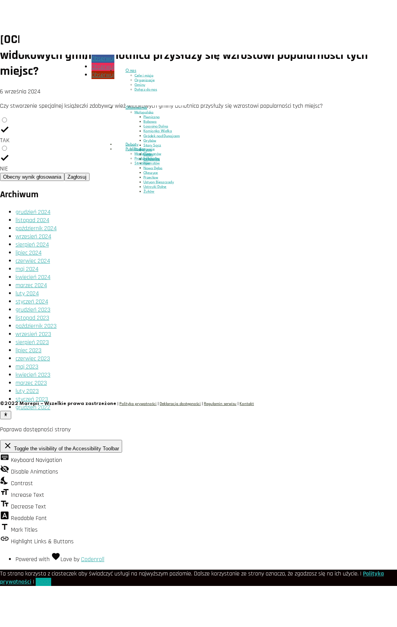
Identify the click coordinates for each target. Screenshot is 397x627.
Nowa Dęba (152, 168)
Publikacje (135, 149)
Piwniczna (151, 117)
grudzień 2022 (33, 407)
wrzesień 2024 (33, 237)
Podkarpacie (145, 149)
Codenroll (92, 559)
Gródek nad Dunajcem (161, 136)
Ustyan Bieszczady (158, 182)
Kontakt (247, 404)
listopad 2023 (32, 318)
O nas (131, 70)
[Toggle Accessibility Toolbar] (5, 415)
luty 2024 (27, 293)
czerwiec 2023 (33, 359)
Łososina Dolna (155, 127)
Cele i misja (144, 76)
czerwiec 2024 (33, 261)
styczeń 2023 (32, 399)
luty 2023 (27, 391)
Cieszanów (152, 154)
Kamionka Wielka (157, 131)
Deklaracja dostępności (180, 404)
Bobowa (150, 122)
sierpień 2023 (32, 342)
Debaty (132, 144)
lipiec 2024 (28, 253)
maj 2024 (27, 269)
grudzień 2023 (33, 310)
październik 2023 (36, 326)
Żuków (148, 192)
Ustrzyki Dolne (155, 187)
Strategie (142, 163)
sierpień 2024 (32, 245)
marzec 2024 (31, 285)
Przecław (150, 177)
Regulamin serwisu (220, 404)
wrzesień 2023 (33, 334)
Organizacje (145, 80)
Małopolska (144, 112)
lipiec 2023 (28, 350)
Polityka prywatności (138, 404)
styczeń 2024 (32, 302)
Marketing (143, 154)
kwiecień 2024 (33, 277)
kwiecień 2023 (33, 375)
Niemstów (151, 163)
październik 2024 (36, 228)
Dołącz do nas (146, 90)
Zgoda (43, 582)
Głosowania (136, 107)
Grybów (149, 141)
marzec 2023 (31, 383)
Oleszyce (150, 173)
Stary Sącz (152, 145)
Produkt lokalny (147, 159)
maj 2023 (27, 367)
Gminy (140, 85)
